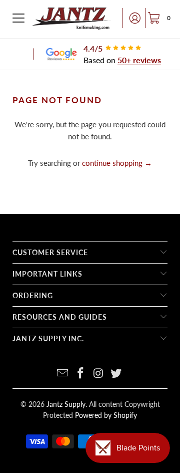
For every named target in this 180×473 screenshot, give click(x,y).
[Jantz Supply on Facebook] (80, 373)
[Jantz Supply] (72, 18)
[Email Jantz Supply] (63, 373)
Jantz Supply (66, 404)
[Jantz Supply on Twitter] (116, 373)
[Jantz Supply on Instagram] (98, 373)
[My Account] (132, 18)
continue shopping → (117, 162)
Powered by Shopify (106, 415)
